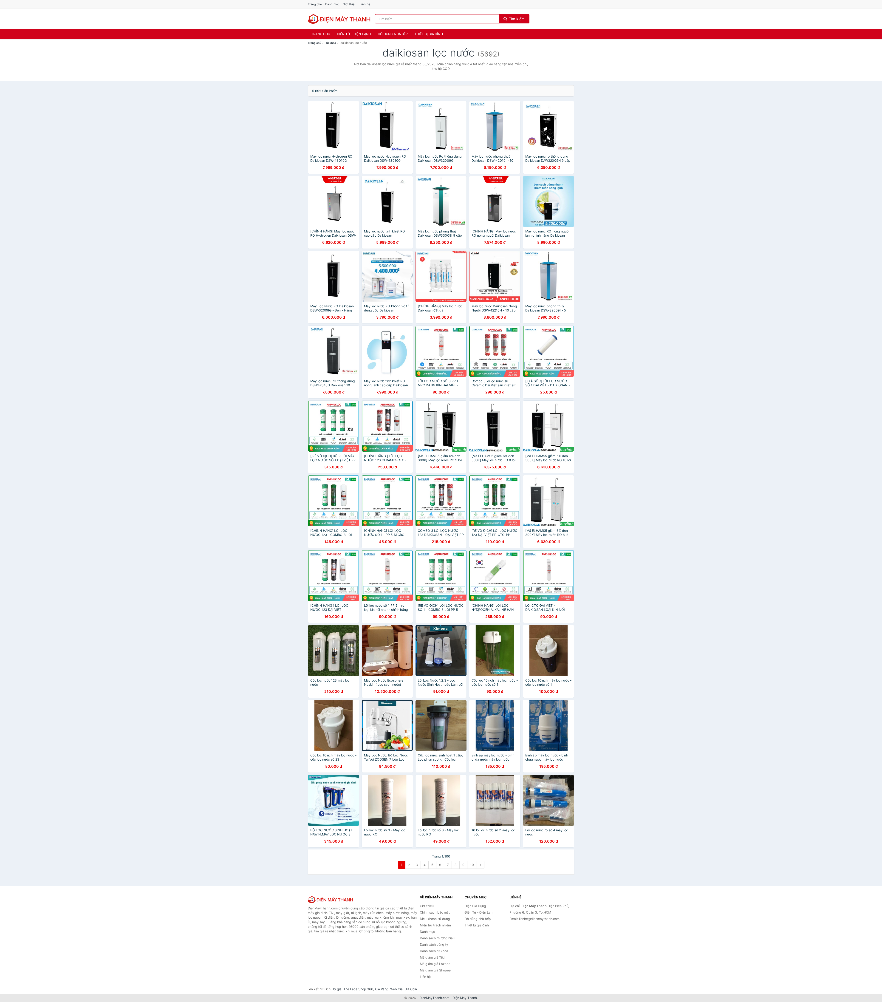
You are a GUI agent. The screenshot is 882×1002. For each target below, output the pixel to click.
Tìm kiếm (516, 19)
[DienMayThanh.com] (339, 19)
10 (472, 865)
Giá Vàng (381, 989)
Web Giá (396, 989)
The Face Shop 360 (358, 989)
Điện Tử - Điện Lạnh (354, 34)
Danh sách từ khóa (434, 951)
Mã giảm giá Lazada (435, 964)
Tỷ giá (337, 989)
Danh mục (332, 4)
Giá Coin (410, 989)
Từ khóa (330, 43)
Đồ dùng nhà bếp (393, 34)
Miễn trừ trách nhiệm (435, 925)
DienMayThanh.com (434, 998)
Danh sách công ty (434, 944)
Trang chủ (315, 4)
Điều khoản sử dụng (435, 919)
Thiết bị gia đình (429, 34)
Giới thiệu (349, 4)
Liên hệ (365, 4)
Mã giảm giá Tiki (432, 957)
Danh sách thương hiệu (437, 938)
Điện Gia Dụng (475, 906)
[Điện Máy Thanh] (331, 899)
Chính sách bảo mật (435, 912)
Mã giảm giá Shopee (435, 970)
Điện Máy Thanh (464, 998)
